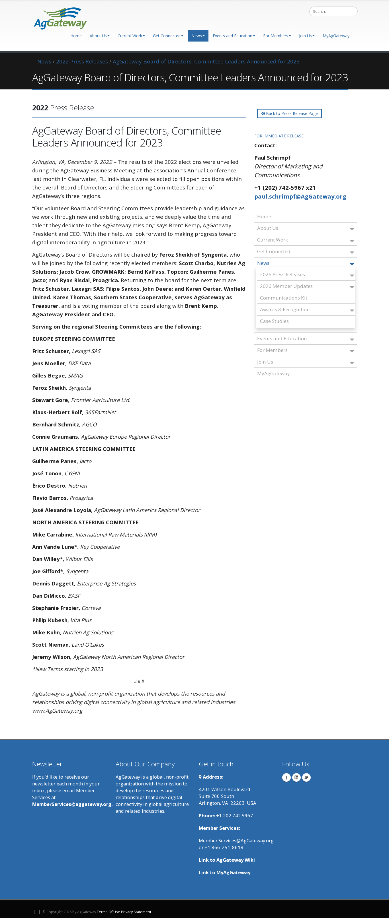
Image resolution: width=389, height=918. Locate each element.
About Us (98, 35)
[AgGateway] (60, 17)
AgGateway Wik (234, 860)
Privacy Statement (136, 911)
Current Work (130, 35)
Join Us (305, 35)
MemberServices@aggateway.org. (72, 804)
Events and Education (232, 35)
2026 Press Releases (282, 274)
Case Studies (274, 321)
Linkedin (296, 777)
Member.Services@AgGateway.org (236, 840)
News (196, 35)
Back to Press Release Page (291, 113)
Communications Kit (283, 297)
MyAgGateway (336, 35)
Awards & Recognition (285, 309)
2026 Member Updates (286, 286)
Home (76, 35)
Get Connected (167, 35)
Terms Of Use (108, 911)
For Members (275, 35)
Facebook (286, 777)
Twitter (306, 777)
